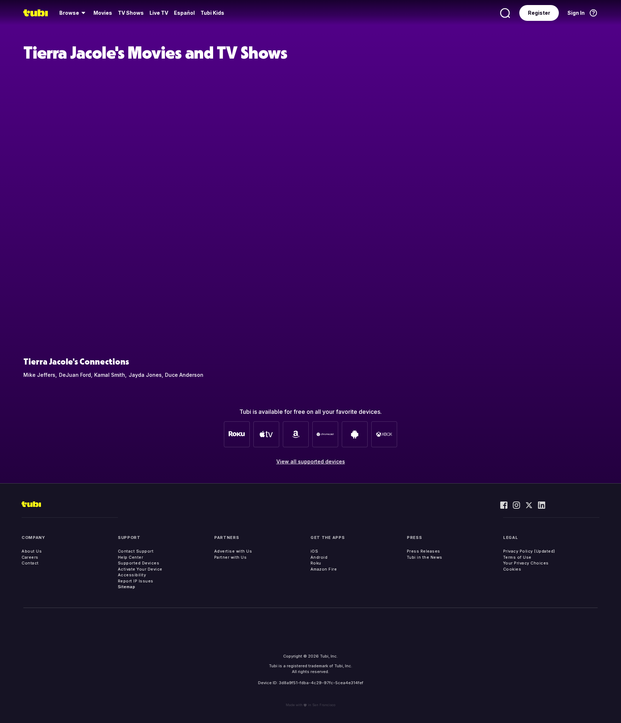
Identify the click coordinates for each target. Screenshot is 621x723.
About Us (32, 551)
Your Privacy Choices (526, 563)
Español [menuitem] (184, 13)
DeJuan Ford (75, 375)
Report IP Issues (135, 581)
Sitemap (126, 586)
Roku (315, 563)
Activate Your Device (140, 569)
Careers (30, 557)
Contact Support (136, 551)
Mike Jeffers (39, 375)
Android (319, 557)
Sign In (576, 13)
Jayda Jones (145, 375)
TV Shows (131, 13)
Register (539, 13)
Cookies (512, 569)
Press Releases (423, 551)
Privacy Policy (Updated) (529, 551)
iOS (314, 551)
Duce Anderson (184, 375)
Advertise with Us (233, 551)
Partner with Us (230, 557)
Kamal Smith (109, 375)
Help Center (130, 557)
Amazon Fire (323, 569)
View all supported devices (310, 461)
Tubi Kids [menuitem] (212, 13)
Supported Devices (139, 563)
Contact (30, 563)
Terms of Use (517, 557)
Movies (102, 13)
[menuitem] (73, 13)
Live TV (159, 13)
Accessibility (132, 574)
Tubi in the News (424, 557)
